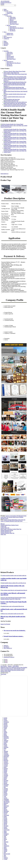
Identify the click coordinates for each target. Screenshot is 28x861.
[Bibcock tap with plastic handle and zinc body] (12, 613)
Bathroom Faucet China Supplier (19, 667)
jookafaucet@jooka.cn (9, 657)
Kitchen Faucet (13, 21)
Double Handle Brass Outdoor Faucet (9, 525)
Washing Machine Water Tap (7, 533)
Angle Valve (12, 17)
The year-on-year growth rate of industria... (15, 630)
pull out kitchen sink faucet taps (11, 100)
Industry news (10, 34)
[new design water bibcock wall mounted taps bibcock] (14, 590)
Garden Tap (3, 526)
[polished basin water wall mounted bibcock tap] (12, 606)
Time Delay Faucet (14, 24)
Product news (10, 33)
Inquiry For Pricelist (5, 624)
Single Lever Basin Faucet (7, 668)
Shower (8, 25)
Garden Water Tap (5, 527)
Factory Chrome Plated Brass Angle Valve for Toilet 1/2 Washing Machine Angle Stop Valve (13, 520)
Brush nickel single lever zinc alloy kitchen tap (15, 103)
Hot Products (4, 666)
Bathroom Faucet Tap (6, 667)
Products (6, 14)
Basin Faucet (13, 18)
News (5, 32)
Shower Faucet (13, 22)
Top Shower (12, 30)
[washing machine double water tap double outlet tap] (13, 575)
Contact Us (6, 38)
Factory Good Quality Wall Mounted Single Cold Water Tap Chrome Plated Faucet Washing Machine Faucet (13, 517)
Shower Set (12, 29)
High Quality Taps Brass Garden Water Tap (11, 529)
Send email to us (4, 173)
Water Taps (3, 534)
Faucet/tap (9, 16)
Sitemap (10, 666)
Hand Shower (13, 26)
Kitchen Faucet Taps (5, 671)
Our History (9, 12)
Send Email (3, 674)
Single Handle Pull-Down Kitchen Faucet (14, 670)
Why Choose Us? (8, 37)
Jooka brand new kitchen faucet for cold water (14, 106)
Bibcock (12, 20)
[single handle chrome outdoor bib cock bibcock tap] (13, 583)
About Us (6, 10)
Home (5, 9)
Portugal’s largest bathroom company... (13, 636)
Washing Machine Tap (6, 531)
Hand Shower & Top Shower (16, 28)
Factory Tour (10, 13)
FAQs (5, 36)
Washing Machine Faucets (7, 530)
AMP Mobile (15, 666)
